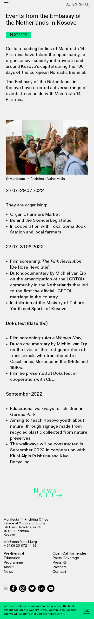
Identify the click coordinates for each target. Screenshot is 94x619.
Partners (60, 567)
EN (74, 4)
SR (81, 4)
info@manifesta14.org (20, 542)
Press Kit (60, 562)
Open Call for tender (69, 553)
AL (68, 4)
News (8, 572)
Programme (13, 562)
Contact (59, 572)
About (9, 567)
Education (12, 558)
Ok (87, 611)
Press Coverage (66, 558)
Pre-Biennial (14, 553)
